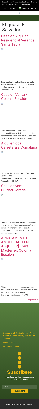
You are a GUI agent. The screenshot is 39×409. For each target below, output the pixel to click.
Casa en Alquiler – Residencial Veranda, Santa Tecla (18, 40)
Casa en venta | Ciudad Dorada (14, 188)
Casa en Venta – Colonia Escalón (14, 96)
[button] (36, 18)
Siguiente (33, 300)
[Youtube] (19, 362)
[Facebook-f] (19, 353)
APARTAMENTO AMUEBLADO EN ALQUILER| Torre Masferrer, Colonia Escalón (16, 246)
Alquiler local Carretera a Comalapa (19, 145)
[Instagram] (19, 358)
